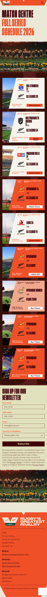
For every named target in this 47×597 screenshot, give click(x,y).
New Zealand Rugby (11, 566)
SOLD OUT (35, 274)
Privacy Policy (16, 462)
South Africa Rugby (11, 563)
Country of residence (11, 431)
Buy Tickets (35, 308)
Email (4, 422)
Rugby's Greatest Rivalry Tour (15, 554)
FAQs (4, 533)
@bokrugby (7, 578)
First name (6, 403)
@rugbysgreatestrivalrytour (14, 575)
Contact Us (7, 546)
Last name (7, 412)
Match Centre (34, 105)
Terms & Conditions (11, 539)
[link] (23, 93)
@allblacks (7, 581)
